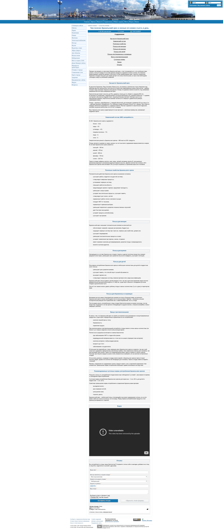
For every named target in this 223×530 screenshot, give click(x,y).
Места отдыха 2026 (78, 60)
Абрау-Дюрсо (76, 50)
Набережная (76, 58)
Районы (74, 28)
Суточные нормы (119, 59)
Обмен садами (118, 22)
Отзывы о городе (77, 70)
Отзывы (119, 64)
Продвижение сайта (96, 523)
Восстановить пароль (204, 5)
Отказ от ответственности (76, 523)
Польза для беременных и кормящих (119, 54)
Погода (74, 43)
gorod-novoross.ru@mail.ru (112, 521)
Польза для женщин (119, 46)
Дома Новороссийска (79, 63)
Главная (86, 22)
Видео (131, 22)
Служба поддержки (96, 519)
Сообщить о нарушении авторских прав (80, 519)
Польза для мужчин (119, 49)
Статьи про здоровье (104, 25)
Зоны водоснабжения (78, 40)
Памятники (75, 33)
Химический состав (119, 41)
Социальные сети (77, 72)
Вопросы (75, 85)
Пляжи (74, 35)
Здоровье (75, 77)
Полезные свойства (119, 44)
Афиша (93, 22)
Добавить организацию (97, 521)
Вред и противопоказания (119, 57)
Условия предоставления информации (79, 521)
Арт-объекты (76, 53)
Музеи (74, 45)
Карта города (76, 75)
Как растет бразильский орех (119, 38)
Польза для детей (119, 51)
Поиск (137, 22)
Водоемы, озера (77, 48)
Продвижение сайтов (78, 80)
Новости (100, 22)
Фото (126, 22)
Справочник (108, 22)
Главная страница (92, 25)
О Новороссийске (77, 25)
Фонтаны (75, 38)
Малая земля (76, 55)
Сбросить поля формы (135, 501)
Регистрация (193, 5)
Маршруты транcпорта (75, 66)
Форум (74, 82)
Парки (74, 30)
